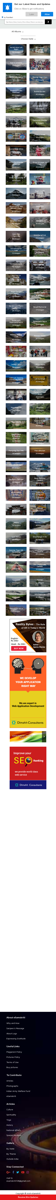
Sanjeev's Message (15, 1028)
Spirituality (11, 1114)
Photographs (12, 1086)
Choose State (27, 38)
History (9, 1125)
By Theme (11, 1154)
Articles (9, 1080)
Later (31, 14)
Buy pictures (12, 1067)
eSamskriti (11, 1096)
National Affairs (13, 1130)
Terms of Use (12, 1062)
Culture (9, 1109)
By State (10, 1148)
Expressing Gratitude (16, 1038)
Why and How (12, 1023)
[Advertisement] (28, 901)
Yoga (8, 1120)
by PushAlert (8, 17)
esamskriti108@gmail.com (18, 1181)
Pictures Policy (13, 1057)
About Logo (11, 1033)
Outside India (12, 1159)
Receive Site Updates (28, 1197)
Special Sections (13, 1135)
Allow (47, 14)
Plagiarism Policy (14, 1052)
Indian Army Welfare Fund (18, 1091)
